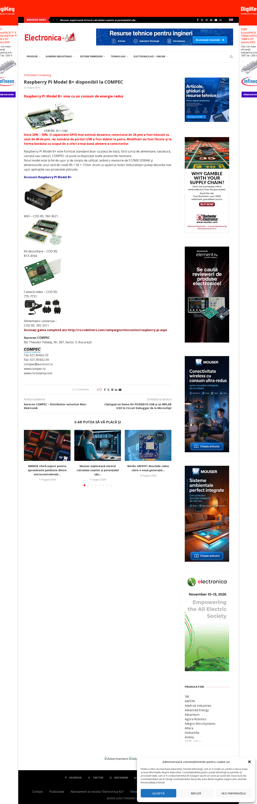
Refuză (196, 793)
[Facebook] (197, 20)
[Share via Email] (120, 389)
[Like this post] (100, 389)
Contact (37, 792)
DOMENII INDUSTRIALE (59, 56)
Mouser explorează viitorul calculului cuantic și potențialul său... (98, 470)
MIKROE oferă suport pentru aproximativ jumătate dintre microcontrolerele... (47, 470)
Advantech (192, 715)
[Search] (231, 56)
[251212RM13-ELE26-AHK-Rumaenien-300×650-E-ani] (207, 578)
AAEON (190, 701)
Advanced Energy (197, 710)
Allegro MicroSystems (200, 724)
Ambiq (189, 737)
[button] (249, 762)
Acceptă (158, 793)
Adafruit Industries (198, 706)
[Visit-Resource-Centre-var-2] (164, 31)
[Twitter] (202, 20)
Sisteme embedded (91, 56)
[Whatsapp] (221, 20)
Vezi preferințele (233, 793)
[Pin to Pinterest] (112, 389)
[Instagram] (207, 20)
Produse (32, 56)
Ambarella (192, 733)
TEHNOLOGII (118, 56)
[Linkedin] (211, 20)
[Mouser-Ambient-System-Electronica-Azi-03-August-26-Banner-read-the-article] (207, 468)
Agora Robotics (195, 719)
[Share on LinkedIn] (116, 389)
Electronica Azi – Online (149, 56)
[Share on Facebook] (105, 389)
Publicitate (56, 792)
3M (187, 697)
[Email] (216, 20)
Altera (189, 728)
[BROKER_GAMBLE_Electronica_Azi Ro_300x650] (207, 140)
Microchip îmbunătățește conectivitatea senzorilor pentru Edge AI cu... (102, 20)
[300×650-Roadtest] (207, 249)
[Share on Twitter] (108, 389)
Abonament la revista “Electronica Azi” (97, 792)
